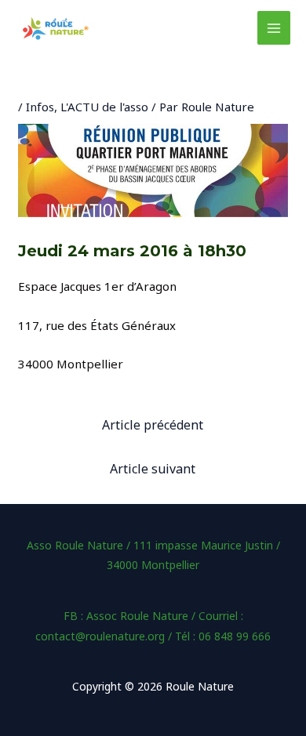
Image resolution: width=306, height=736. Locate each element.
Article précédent (152, 424)
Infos (40, 106)
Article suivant (152, 468)
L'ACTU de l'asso (104, 106)
